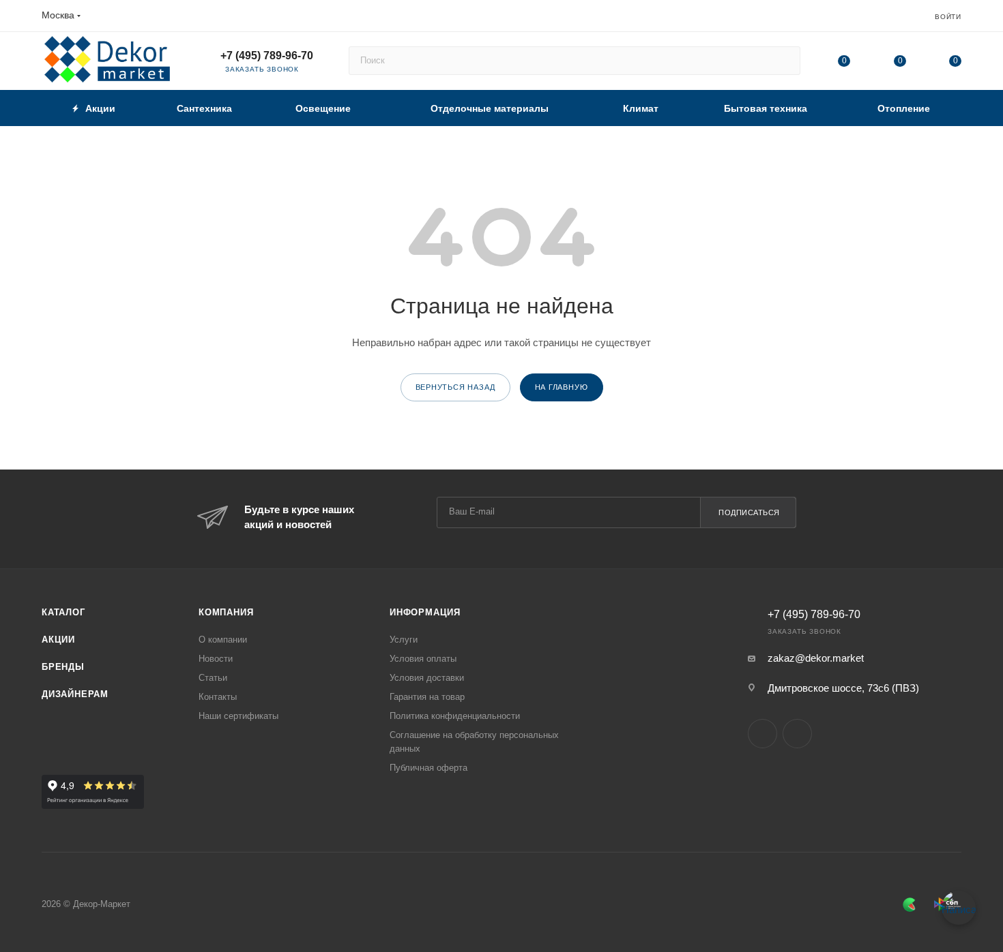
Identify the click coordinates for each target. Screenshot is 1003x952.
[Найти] (783, 60)
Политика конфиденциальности (455, 716)
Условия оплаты (423, 659)
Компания (226, 612)
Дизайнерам (75, 694)
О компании (223, 639)
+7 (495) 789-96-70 (266, 55)
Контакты (218, 697)
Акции (58, 639)
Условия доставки (427, 678)
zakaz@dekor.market (816, 658)
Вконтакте (762, 733)
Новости (216, 659)
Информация (425, 612)
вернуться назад (455, 387)
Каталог (63, 612)
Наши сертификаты (238, 716)
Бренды (63, 667)
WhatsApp (797, 733)
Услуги (404, 639)
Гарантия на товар (427, 697)
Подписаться (749, 512)
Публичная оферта (428, 768)
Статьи (213, 678)
